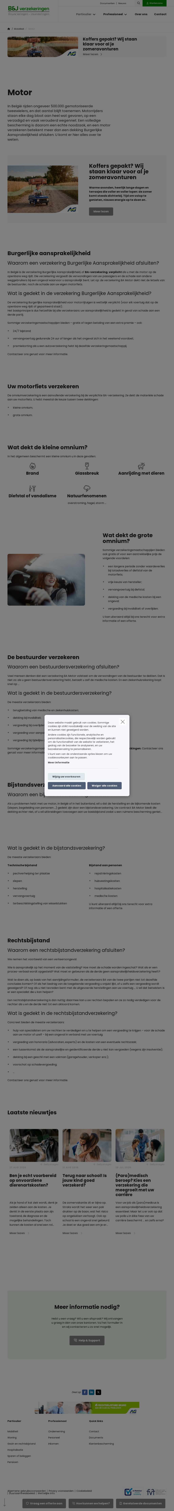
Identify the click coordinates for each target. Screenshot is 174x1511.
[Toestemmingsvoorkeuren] (13, 1504)
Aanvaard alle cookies (66, 785)
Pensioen (12, 1462)
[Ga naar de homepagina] (32, 11)
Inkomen (53, 1443)
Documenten (107, 3)
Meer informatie (58, 762)
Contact (94, 1431)
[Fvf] (155, 1492)
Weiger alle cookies (104, 785)
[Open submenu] (94, 14)
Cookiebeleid (84, 1491)
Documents (96, 1437)
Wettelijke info (46, 1493)
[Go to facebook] (85, 1392)
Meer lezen (101, 211)
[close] (122, 721)
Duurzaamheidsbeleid (22, 1493)
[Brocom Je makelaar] (131, 1492)
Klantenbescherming (101, 1443)
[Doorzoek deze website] (139, 3)
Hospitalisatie (15, 1450)
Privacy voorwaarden (61, 1491)
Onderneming (56, 1431)
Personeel (54, 1437)
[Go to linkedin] (92, 1392)
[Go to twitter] (99, 1392)
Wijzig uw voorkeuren (66, 776)
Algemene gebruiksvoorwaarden (26, 1491)
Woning (11, 1437)
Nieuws (122, 3)
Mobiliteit (12, 1431)
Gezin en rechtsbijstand (21, 1443)
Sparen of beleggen (19, 1456)
